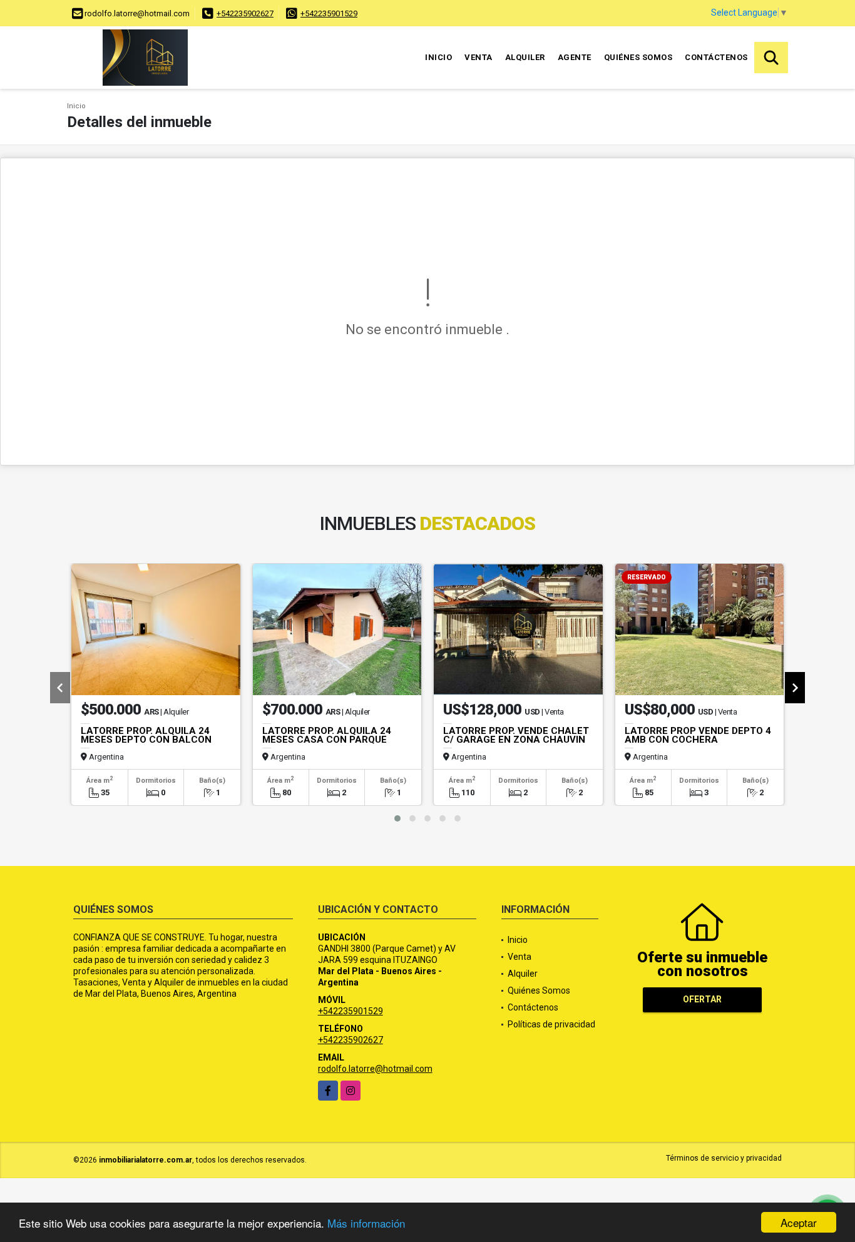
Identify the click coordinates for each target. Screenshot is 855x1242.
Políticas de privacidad (551, 1024)
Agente (574, 57)
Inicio (438, 57)
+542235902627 (245, 13)
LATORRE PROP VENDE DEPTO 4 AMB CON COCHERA (698, 735)
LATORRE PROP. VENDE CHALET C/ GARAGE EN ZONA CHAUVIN (516, 735)
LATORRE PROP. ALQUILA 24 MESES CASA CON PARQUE (326, 735)
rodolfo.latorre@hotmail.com (375, 1069)
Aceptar (799, 1222)
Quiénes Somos (638, 57)
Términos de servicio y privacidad (724, 1158)
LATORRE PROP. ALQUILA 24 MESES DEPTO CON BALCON (146, 735)
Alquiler (525, 57)
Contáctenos (716, 57)
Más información (366, 1223)
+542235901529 (328, 13)
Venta (478, 57)
